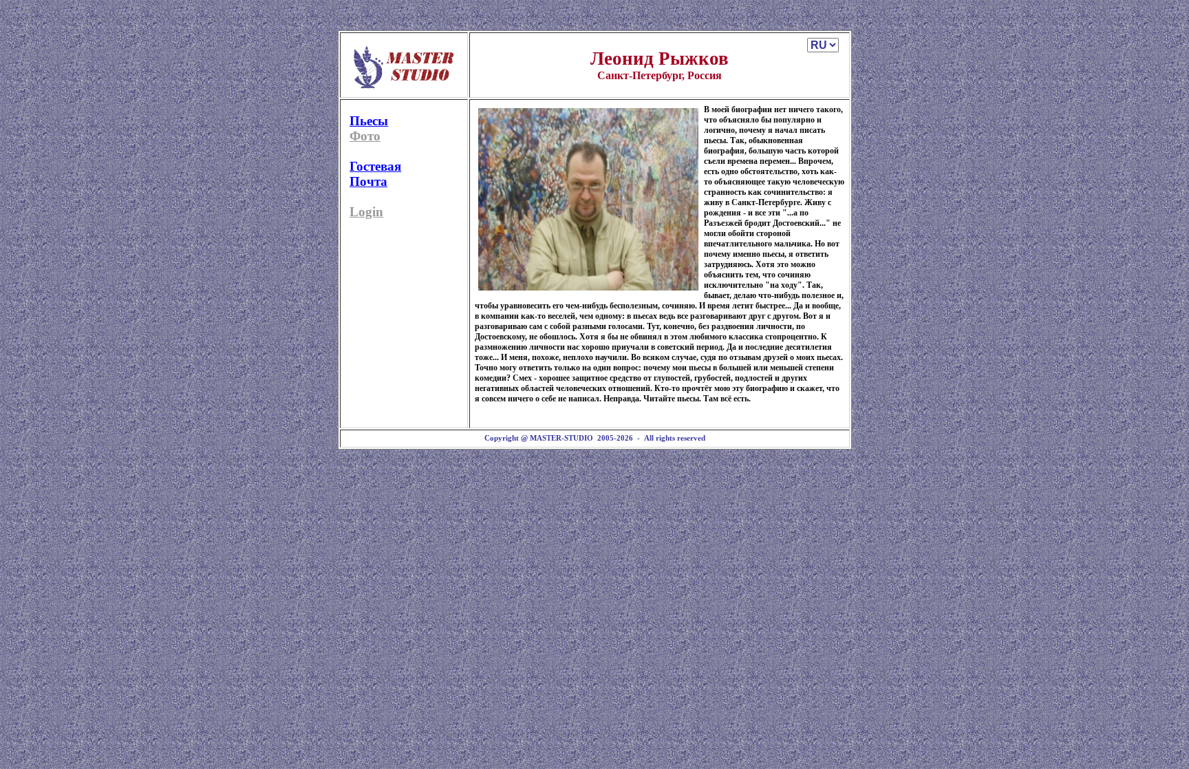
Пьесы (369, 121)
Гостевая (375, 166)
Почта (368, 181)
